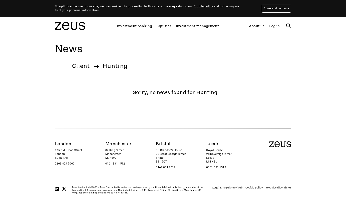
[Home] (70, 32)
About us (257, 26)
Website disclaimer (278, 187)
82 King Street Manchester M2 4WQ (114, 154)
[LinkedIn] (57, 189)
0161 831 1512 (115, 163)
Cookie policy (203, 6)
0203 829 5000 (65, 163)
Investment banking (134, 26)
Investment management (197, 26)
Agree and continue (276, 8)
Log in (274, 26)
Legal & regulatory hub (227, 187)
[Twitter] (64, 189)
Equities (163, 26)
